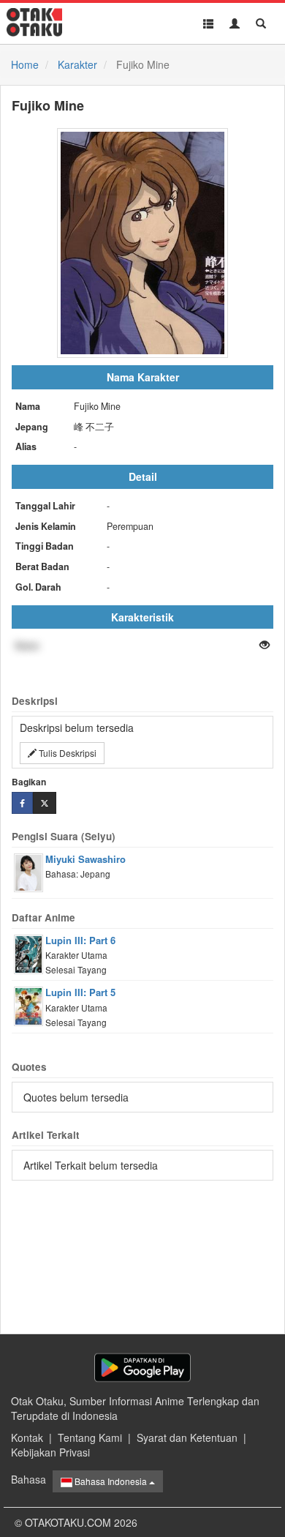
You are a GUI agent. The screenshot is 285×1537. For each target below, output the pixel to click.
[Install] (142, 1367)
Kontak (27, 1437)
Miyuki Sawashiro (85, 859)
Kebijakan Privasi (50, 1452)
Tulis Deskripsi (66, 753)
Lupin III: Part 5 (80, 992)
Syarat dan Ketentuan (187, 1437)
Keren (27, 645)
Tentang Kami (90, 1437)
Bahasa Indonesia (110, 1481)
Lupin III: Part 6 (80, 940)
